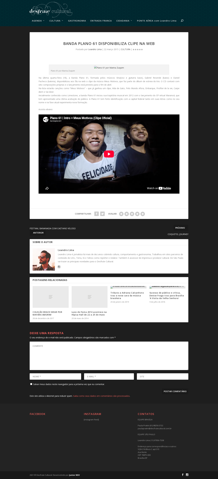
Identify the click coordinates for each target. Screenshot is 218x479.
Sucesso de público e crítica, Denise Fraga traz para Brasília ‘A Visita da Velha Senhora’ (166, 295)
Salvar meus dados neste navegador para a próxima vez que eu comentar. (69, 384)
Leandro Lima (95, 49)
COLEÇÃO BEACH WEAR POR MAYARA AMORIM (47, 313)
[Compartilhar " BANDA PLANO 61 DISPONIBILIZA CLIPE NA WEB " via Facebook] (97, 214)
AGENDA (37, 20)
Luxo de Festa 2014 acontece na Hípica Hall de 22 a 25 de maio (89, 313)
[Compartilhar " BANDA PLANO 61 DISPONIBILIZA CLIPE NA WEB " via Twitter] (102, 214)
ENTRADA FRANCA (101, 20)
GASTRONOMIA (77, 20)
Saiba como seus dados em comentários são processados (101, 395)
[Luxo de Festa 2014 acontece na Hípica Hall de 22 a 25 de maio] (90, 297)
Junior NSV (74, 475)
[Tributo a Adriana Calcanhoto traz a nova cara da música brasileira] (128, 287)
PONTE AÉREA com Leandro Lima (156, 20)
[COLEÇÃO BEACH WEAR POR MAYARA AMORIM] (51, 297)
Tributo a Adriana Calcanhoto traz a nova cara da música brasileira (127, 295)
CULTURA (55, 20)
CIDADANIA (122, 20)
